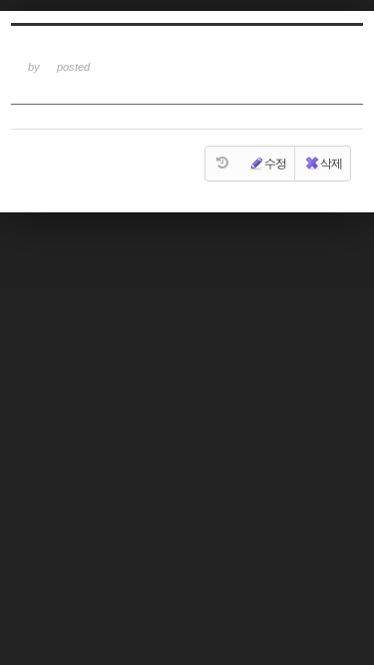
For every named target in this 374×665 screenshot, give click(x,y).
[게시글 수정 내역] (222, 163)
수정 (275, 163)
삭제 (331, 163)
